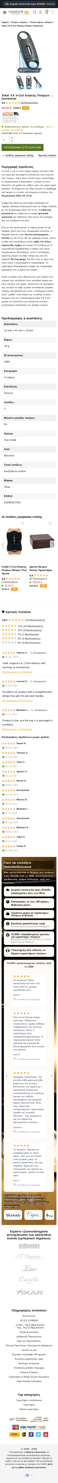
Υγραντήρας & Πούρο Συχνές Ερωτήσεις (29, 1377)
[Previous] (3, 155)
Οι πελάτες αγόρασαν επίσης (18, 155)
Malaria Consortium (36, 1452)
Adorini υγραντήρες (29, 1409)
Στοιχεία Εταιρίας (29, 1372)
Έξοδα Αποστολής (29, 1332)
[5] (11, 103)
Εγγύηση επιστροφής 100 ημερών (29, 1354)
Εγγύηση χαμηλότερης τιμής (28, 923)
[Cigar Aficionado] (13, 1215)
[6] (13, 103)
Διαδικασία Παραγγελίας (29, 1336)
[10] (23, 620)
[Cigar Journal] (33, 1215)
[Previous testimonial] (7, 1076)
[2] (7, 103)
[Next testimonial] (51, 1076)
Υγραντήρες (29, 1405)
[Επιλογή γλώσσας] (29, 1475)
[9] (17, 103)
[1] (5, 103)
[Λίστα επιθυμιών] (53, 13)
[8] (16, 103)
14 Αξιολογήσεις (29, 102)
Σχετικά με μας (29, 1350)
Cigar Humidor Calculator (29, 1381)
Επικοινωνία (29, 1316)
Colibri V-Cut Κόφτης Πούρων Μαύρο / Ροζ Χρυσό (14, 570)
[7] (14, 103)
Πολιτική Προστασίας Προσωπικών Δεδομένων (29, 1345)
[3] (8, 103)
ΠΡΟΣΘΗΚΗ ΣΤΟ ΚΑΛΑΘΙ (22, 147)
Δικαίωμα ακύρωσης (29, 1363)
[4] (10, 103)
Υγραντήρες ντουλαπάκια (29, 1400)
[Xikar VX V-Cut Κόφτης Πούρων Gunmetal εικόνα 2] (29, 83)
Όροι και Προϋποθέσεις (29, 1341)
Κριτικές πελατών (48, 155)
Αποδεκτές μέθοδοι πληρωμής (29, 1368)
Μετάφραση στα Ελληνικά (17, 672)
